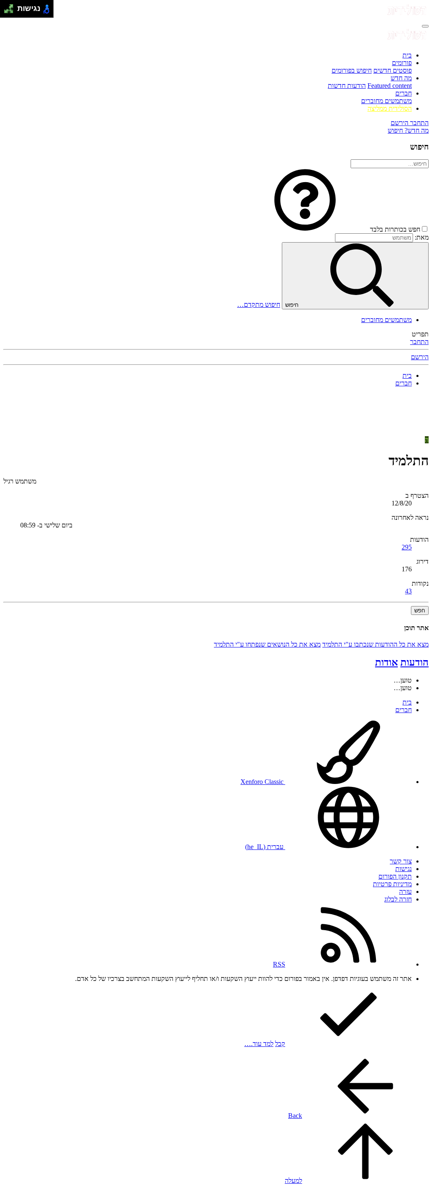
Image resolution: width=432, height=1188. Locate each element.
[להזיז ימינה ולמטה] (11, 11)
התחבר (419, 341)
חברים (403, 93)
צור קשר (401, 861)
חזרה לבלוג (398, 899)
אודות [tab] (386, 662)
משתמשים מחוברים (386, 100)
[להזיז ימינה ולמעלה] (11, 6)
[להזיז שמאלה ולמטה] (6, 11)
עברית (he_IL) (265, 846)
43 (408, 591)
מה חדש (401, 78)
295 (407, 547)
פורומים (402, 62)
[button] (305, 229)
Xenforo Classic (262, 781)
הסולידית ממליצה (389, 108)
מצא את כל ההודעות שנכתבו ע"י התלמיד (375, 644)
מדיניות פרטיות (392, 884)
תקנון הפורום (395, 876)
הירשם (420, 356)
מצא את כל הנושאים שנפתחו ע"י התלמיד (267, 644)
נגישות (403, 868)
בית (407, 55)
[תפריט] (425, 26)
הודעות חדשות (347, 85)
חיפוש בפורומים (352, 70)
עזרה (405, 891)
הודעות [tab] (414, 662)
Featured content (389, 85)
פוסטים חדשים (392, 70)
